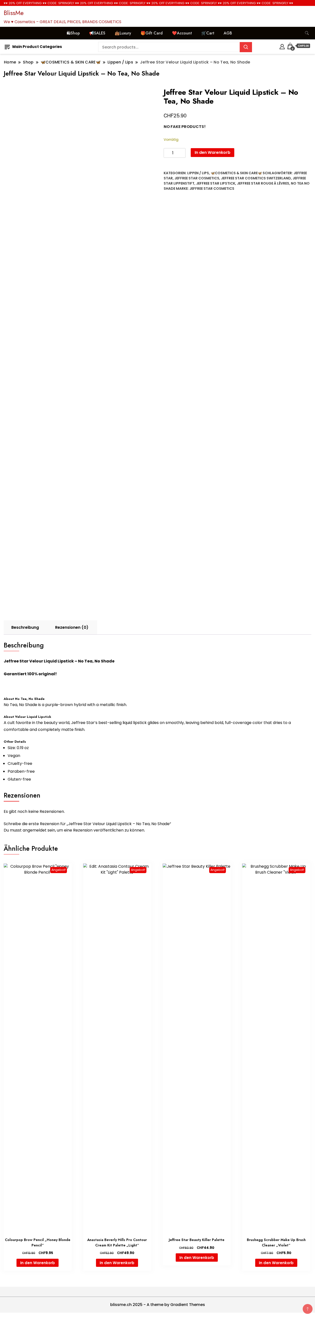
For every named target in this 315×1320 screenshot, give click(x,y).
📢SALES (97, 33)
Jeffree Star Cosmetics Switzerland (256, 178)
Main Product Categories (37, 46)
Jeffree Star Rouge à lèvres (263, 183)
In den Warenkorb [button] (37, 1262)
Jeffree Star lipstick (215, 183)
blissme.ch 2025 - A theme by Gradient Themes (157, 1304)
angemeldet (35, 830)
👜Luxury (123, 33)
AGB (228, 33)
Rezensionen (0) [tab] (71, 627)
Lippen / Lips (198, 173)
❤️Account (182, 33)
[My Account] (282, 46)
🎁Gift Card (152, 33)
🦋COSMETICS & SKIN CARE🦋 (236, 173)
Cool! (293, 8)
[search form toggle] (306, 33)
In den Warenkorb (212, 152)
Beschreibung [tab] (25, 627)
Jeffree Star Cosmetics (196, 178)
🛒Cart (207, 33)
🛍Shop (73, 33)
